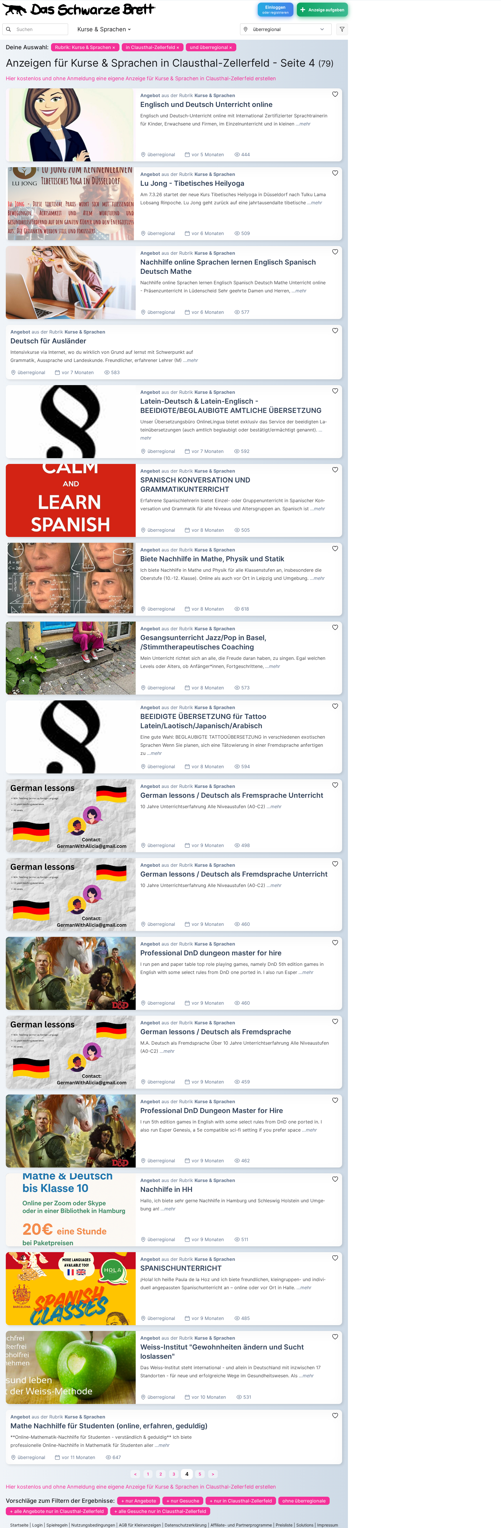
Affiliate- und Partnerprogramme (241, 1524)
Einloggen (275, 9)
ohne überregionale (304, 1501)
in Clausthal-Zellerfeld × (152, 47)
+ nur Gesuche (182, 1501)
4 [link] (186, 1474)
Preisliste (284, 1524)
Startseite (19, 1524)
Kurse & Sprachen (101, 29)
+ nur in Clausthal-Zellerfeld (241, 1501)
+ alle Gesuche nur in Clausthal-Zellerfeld (160, 1511)
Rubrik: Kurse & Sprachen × (85, 47)
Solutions (304, 1524)
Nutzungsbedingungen (93, 1524)
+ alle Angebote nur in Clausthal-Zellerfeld (57, 1511)
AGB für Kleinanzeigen (140, 1524)
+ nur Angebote (138, 1501)
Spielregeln (57, 1524)
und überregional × (211, 47)
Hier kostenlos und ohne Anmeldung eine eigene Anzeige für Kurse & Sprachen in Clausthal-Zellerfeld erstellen (141, 78)
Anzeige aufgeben (326, 9)
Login (37, 1524)
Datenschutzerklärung (186, 1524)
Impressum (327, 1524)
